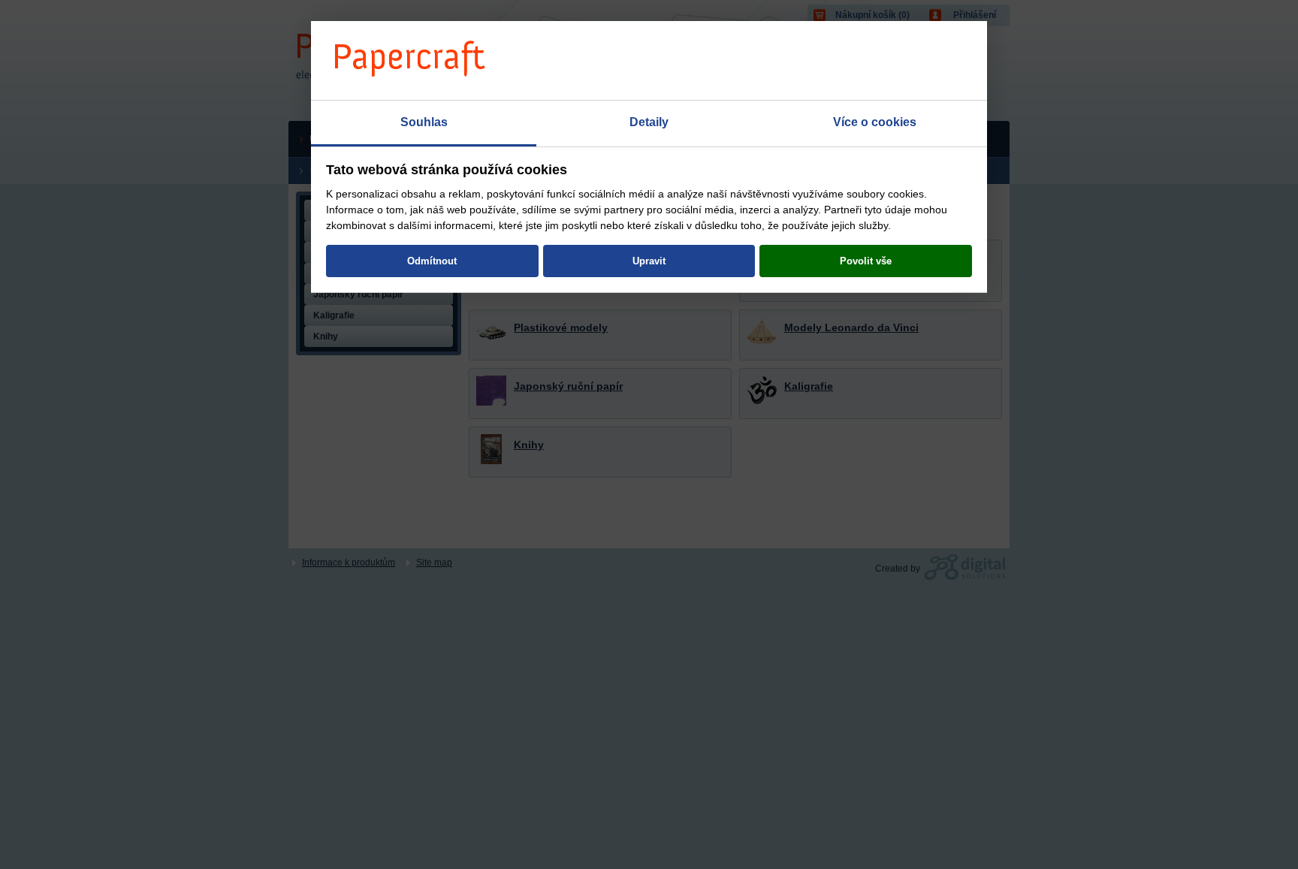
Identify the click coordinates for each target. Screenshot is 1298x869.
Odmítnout (432, 261)
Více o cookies (874, 122)
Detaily (649, 122)
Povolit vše (866, 261)
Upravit (649, 261)
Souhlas (424, 122)
